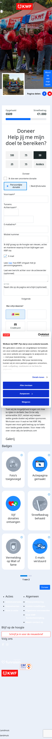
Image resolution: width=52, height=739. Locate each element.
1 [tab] (23, 575)
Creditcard (15, 327)
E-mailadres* (10, 224)
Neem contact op (34, 622)
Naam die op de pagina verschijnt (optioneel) (25, 287)
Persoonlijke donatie (16, 186)
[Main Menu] (1, 2)
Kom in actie (12, 610)
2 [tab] (30, 575)
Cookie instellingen (35, 606)
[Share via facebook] (44, 93)
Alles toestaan (26, 385)
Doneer (44, 587)
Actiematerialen (14, 601)
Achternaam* (10, 207)
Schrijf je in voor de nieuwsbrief (26, 634)
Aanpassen (25, 393)
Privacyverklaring (35, 601)
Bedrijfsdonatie (38, 186)
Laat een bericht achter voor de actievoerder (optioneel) (25, 272)
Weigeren (26, 402)
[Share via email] (49, 93)
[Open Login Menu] (1, 11)
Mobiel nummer (11, 234)
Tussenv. (8, 204)
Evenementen (12, 606)
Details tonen (38, 377)
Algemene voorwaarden (38, 610)
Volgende (26, 298)
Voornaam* (9, 194)
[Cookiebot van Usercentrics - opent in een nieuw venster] (38, 335)
